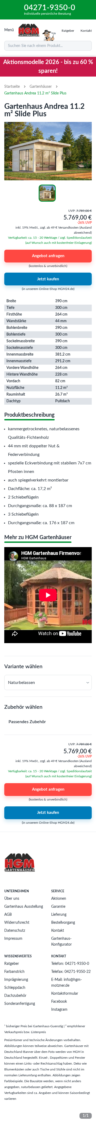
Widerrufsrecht (16, 923)
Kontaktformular (64, 993)
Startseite (12, 87)
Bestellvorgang (63, 923)
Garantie (58, 907)
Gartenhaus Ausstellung (23, 907)
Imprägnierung (16, 980)
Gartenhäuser (41, 87)
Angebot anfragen (48, 256)
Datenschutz (14, 931)
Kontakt (57, 931)
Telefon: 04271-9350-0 (70, 964)
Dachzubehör (15, 996)
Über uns (11, 899)
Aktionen (58, 899)
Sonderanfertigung (19, 1004)
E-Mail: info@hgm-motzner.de (66, 982)
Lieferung (58, 915)
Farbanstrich (14, 972)
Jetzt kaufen (48, 279)
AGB (8, 915)
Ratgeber (11, 964)
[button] (48, 682)
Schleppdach (14, 988)
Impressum (13, 939)
